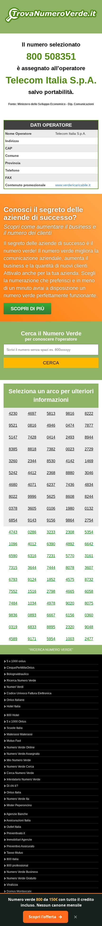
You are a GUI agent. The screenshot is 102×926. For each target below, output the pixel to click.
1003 (70, 639)
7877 (89, 425)
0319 (13, 627)
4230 (13, 414)
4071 (32, 485)
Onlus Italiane (15, 700)
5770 (70, 556)
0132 (89, 508)
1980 (70, 508)
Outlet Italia (13, 827)
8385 (13, 449)
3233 (51, 532)
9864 (70, 520)
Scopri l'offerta (45, 917)
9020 (70, 603)
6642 (89, 544)
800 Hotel (12, 715)
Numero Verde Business (22, 872)
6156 (70, 615)
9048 (89, 627)
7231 (51, 556)
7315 (13, 568)
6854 (13, 520)
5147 (13, 437)
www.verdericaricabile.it (72, 185)
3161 (89, 556)
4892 (70, 544)
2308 (70, 532)
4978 (51, 603)
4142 (70, 461)
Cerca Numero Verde (20, 773)
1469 (89, 461)
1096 (13, 544)
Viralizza (12, 884)
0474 (70, 425)
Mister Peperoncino (19, 805)
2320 (70, 627)
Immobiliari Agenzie (19, 839)
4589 (13, 639)
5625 (51, 497)
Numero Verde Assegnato (23, 753)
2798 (51, 591)
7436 (70, 485)
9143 (32, 520)
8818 (32, 449)
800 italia (12, 859)
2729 (89, 449)
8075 (89, 603)
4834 (89, 485)
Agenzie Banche (17, 814)
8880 (70, 473)
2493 (70, 437)
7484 (13, 603)
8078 (70, 568)
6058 (89, 591)
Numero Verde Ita (17, 799)
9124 (32, 580)
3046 (89, 473)
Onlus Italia (13, 792)
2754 (89, 520)
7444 (51, 568)
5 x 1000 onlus (16, 661)
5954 (51, 639)
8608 (70, 497)
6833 (32, 627)
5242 (13, 473)
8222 (89, 414)
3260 (13, 461)
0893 (32, 615)
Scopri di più (27, 308)
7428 (32, 437)
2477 (89, 639)
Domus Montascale (19, 891)
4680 (13, 485)
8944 (89, 437)
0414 (51, 437)
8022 (13, 497)
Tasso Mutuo (14, 852)
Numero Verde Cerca (20, 766)
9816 (70, 414)
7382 (51, 449)
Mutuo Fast (13, 740)
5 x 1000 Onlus (16, 721)
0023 (70, 449)
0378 (13, 508)
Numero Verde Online (20, 747)
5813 (51, 414)
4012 (32, 544)
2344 (32, 461)
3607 (89, 568)
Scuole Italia (14, 728)
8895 (51, 627)
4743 (13, 532)
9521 (13, 425)
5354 (89, 532)
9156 (51, 520)
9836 (13, 615)
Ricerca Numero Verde (21, 680)
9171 (32, 639)
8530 (51, 461)
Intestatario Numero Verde (23, 779)
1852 (51, 580)
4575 (70, 580)
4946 (51, 425)
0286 (32, 532)
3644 (32, 568)
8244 (89, 497)
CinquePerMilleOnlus (20, 667)
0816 (32, 425)
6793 (13, 580)
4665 (70, 591)
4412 (32, 473)
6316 (32, 556)
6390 (51, 544)
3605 (32, 508)
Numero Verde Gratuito (21, 878)
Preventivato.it (15, 833)
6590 (13, 556)
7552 (13, 591)
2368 (51, 473)
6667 (51, 615)
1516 (32, 591)
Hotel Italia (13, 706)
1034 (32, 603)
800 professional (17, 865)
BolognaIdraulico (17, 674)
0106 (51, 508)
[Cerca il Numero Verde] (51, 15)
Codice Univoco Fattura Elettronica (28, 693)
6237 (51, 485)
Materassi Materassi (19, 734)
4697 (32, 414)
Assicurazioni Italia (18, 820)
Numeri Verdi (14, 687)
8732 (89, 580)
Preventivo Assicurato (20, 846)
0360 (89, 615)
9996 (32, 497)
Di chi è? (12, 785)
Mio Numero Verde (18, 760)
